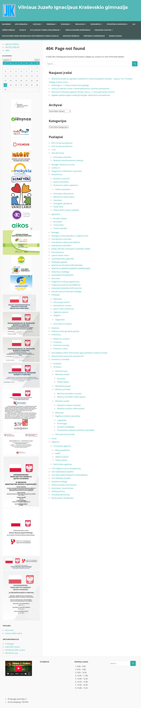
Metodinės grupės (63, 386)
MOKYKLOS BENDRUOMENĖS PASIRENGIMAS (70, 268)
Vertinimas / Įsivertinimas (94, 36)
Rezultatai (57, 221)
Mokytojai (59, 412)
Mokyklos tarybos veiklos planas (70, 408)
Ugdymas (37, 24)
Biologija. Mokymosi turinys (63, 164)
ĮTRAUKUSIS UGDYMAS (103, 30)
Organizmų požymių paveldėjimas (66, 285)
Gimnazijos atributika (62, 157)
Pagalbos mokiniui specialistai (67, 416)
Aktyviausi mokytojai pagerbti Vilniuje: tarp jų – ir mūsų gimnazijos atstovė (82, 92)
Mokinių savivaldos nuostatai (69, 393)
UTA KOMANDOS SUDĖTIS (62, 471)
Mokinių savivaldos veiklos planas (71, 397)
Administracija (61, 371)
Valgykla (56, 315)
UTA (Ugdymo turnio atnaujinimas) (44, 30)
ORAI (7, 50)
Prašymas (57, 342)
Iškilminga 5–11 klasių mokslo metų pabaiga (70, 85)
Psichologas (62, 423)
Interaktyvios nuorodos (61, 239)
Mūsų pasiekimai (62, 450)
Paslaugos (79, 24)
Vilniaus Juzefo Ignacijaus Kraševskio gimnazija (73, 7)
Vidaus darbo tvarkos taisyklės (66, 210)
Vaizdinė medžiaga (59, 481)
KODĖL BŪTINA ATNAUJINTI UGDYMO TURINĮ (70, 249)
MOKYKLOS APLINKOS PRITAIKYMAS (67, 265)
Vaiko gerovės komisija (65, 434)
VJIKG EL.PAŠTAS (12, 44)
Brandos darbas (60, 218)
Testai (54, 438)
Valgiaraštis (60, 319)
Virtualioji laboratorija (60, 494)
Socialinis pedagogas (65, 427)
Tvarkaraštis (58, 225)
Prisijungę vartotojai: (16, 699)
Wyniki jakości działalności (62, 498)
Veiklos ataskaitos (62, 189)
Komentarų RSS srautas (15, 650)
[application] (18, 668)
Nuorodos (55, 278)
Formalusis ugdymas (62, 446)
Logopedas (61, 420)
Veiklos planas (63, 382)
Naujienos (6, 24)
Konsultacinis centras (62, 305)
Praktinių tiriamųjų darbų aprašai (65, 331)
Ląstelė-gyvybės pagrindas (62, 258)
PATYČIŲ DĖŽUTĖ (12, 47)
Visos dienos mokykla (62, 323)
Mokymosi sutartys (61, 338)
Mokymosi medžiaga (71, 36)
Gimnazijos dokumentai (63, 193)
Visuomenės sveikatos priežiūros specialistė (76, 430)
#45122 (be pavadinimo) (61, 143)
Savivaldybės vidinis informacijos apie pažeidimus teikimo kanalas (30, 36)
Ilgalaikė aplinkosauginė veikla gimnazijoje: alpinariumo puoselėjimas (80, 95)
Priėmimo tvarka (60, 348)
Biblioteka (57, 299)
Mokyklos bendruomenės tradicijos (68, 160)
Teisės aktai (58, 206)
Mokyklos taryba (62, 401)
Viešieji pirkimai (8, 30)
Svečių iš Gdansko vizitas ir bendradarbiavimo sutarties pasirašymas (80, 88)
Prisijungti (9, 644)
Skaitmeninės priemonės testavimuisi (67, 356)
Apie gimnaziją (21, 24)
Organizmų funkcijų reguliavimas (65, 281)
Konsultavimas (115, 36)
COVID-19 (22, 30)
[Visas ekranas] (29, 674)
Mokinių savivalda (62, 389)
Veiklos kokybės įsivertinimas (77, 30)
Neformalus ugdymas (62, 464)
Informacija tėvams (61, 302)
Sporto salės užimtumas (63, 309)
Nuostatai (57, 200)
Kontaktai (57, 363)
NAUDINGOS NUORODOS (62, 275)
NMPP (57, 453)
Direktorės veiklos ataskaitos (65, 185)
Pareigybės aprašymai (62, 203)
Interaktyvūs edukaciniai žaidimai (65, 242)
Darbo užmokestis (61, 182)
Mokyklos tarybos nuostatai (69, 405)
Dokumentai (96, 24)
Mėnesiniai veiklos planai (63, 197)
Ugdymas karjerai (60, 312)
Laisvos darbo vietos (60, 255)
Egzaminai (65, 24)
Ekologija (55, 232)
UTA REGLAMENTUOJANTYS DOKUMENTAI (69, 475)
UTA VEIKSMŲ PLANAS (60, 478)
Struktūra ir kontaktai (116, 24)
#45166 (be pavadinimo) (61, 146)
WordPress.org (11, 653)
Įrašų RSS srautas (12, 647)
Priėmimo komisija (61, 345)
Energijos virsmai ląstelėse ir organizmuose (69, 235)
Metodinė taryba (62, 374)
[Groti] (8, 674)
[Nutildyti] (26, 674)
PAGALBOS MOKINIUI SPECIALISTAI (66, 288)
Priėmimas (51, 24)
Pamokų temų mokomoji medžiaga (66, 291)
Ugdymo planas (61, 456)
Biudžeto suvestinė (61, 178)
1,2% (133, 24)
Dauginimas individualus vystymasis (66, 171)
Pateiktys (55, 328)
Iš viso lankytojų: (15, 702)
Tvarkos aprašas (60, 228)
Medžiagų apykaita (59, 262)
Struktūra (57, 367)
